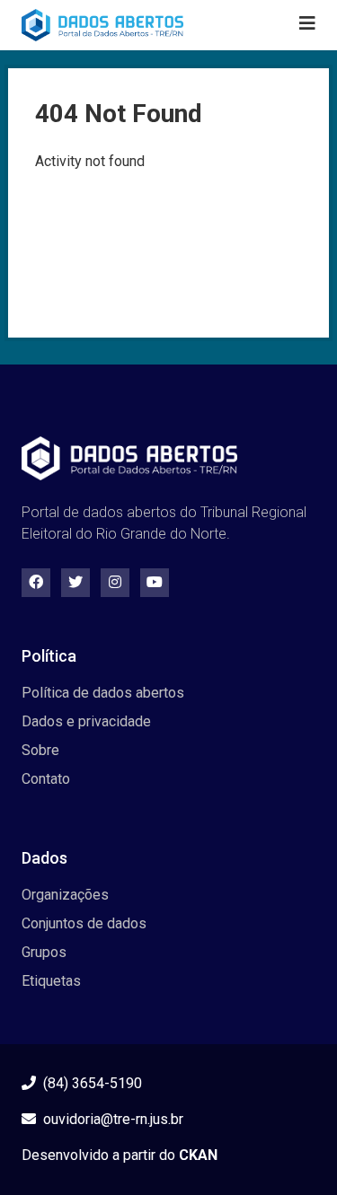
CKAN (198, 1155)
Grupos (44, 952)
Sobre (40, 750)
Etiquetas (51, 980)
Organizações (65, 894)
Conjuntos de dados (84, 923)
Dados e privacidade (86, 721)
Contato (46, 778)
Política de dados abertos (103, 692)
